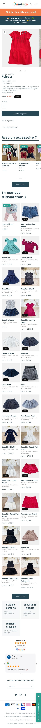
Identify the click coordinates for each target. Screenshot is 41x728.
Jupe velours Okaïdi (29, 514)
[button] (4, 4)
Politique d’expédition (16, 720)
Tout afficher (20, 184)
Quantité (4, 101)
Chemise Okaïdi (8, 353)
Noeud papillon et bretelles (9, 164)
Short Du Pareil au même (28, 225)
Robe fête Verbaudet (10, 579)
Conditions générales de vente (15, 723)
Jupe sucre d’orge (9, 416)
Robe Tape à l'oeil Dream (9, 481)
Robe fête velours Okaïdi (28, 321)
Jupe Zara (25, 547)
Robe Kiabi (6, 258)
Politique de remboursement (26, 713)
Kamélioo (13, 713)
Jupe (23, 385)
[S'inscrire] (31, 686)
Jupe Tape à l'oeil (28, 416)
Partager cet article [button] (11, 127)
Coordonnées (29, 720)
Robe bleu (6, 289)
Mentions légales (31, 723)
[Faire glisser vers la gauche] (15, 70)
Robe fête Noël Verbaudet (27, 580)
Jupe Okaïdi (6, 385)
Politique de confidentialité (13, 716)
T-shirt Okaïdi (26, 258)
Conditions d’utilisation (31, 716)
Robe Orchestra (8, 320)
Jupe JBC (24, 353)
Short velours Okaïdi (29, 480)
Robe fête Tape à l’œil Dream (29, 448)
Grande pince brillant (24, 164)
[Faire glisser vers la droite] (25, 70)
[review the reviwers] (8, 663)
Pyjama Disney (7, 224)
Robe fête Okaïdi (27, 289)
